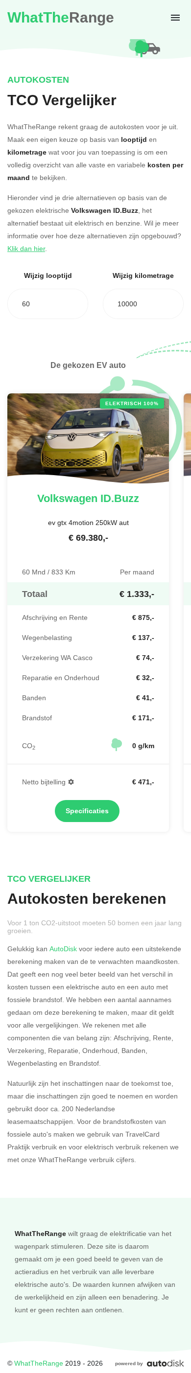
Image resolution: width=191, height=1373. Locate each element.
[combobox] (48, 304)
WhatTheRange (38, 1363)
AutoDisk (63, 948)
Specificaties (87, 811)
